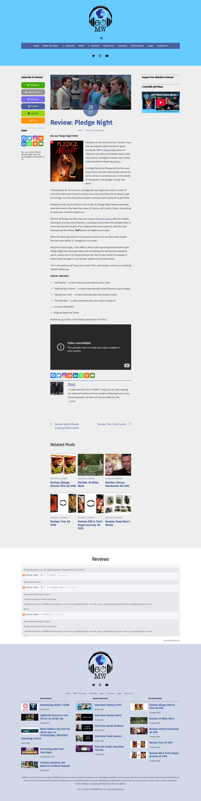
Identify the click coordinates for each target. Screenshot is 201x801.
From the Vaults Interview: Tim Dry (109, 748)
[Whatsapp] (81, 375)
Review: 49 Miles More (161, 718)
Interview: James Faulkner (109, 725)
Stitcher (34, 99)
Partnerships (137, 45)
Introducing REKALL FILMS (54, 704)
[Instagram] (64, 375)
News (81, 45)
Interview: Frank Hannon (108, 736)
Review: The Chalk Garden (112, 424)
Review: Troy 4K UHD (160, 742)
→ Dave (71, 401)
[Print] (86, 375)
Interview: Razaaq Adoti (108, 715)
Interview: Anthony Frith (108, 704)
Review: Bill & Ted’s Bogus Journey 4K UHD (90, 525)
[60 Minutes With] (100, 31)
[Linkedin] (75, 375)
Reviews (95, 45)
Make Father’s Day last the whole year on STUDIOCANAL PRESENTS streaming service (45, 733)
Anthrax (116, 161)
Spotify (34, 113)
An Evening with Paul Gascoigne (51, 751)
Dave (80, 130)
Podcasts (70, 45)
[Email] (92, 375)
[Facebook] (53, 375)
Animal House (104, 219)
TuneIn (34, 106)
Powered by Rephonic (172, 641)
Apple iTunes (34, 92)
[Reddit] (69, 375)
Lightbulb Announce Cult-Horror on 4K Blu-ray (54, 717)
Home (36, 45)
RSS (35, 120)
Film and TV (91, 130)
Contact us (162, 45)
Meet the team (50, 45)
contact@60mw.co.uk (115, 789)
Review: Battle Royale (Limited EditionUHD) (67, 426)
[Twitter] (58, 375)
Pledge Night (109, 150)
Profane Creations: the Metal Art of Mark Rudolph (55, 764)
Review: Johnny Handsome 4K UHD (117, 484)
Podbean (34, 85)
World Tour (108, 45)
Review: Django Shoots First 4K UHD (63, 484)
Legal (150, 45)
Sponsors (122, 45)
